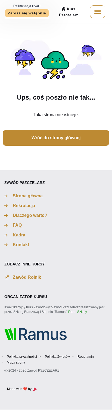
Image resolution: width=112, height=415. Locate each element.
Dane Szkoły (77, 312)
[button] (27, 13)
